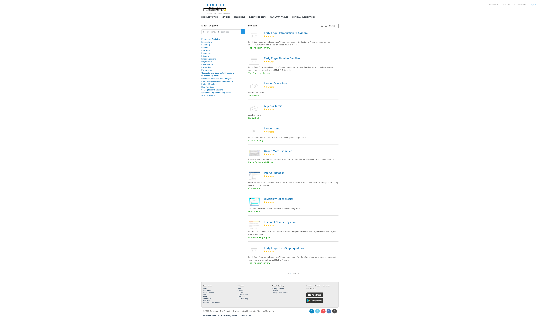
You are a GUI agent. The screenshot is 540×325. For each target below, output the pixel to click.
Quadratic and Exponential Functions (217, 73)
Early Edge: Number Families (282, 58)
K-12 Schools (239, 17)
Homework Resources (211, 302)
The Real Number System (280, 222)
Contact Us (207, 299)
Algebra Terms (273, 106)
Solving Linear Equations (212, 90)
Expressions (206, 42)
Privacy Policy (209, 315)
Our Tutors (207, 291)
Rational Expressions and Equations (217, 81)
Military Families (278, 289)
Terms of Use (245, 315)
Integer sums (272, 128)
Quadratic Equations (210, 76)
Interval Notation (274, 173)
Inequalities (206, 53)
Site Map (206, 301)
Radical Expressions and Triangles (216, 78)
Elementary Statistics (210, 39)
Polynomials (206, 61)
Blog (205, 297)
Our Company (208, 293)
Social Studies (243, 295)
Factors (204, 47)
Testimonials (494, 5)
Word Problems (208, 95)
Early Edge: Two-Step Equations (284, 248)
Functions (205, 50)
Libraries (226, 17)
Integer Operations (275, 83)
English (240, 293)
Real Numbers (207, 87)
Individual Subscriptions (303, 17)
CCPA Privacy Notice (227, 315)
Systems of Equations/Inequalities (216, 92)
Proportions (206, 70)
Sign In (533, 5)
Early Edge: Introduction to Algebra (286, 33)
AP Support (242, 297)
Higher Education (209, 17)
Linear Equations (208, 59)
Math (239, 289)
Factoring (205, 45)
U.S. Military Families (279, 17)
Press (205, 295)
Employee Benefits (257, 17)
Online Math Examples (278, 151)
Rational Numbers (209, 84)
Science (241, 291)
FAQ (205, 289)
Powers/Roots (207, 64)
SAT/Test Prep (243, 299)
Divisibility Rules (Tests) (278, 199)
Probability (206, 67)
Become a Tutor (520, 5)
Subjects (506, 5)
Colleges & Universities (280, 293)
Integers (205, 56)
